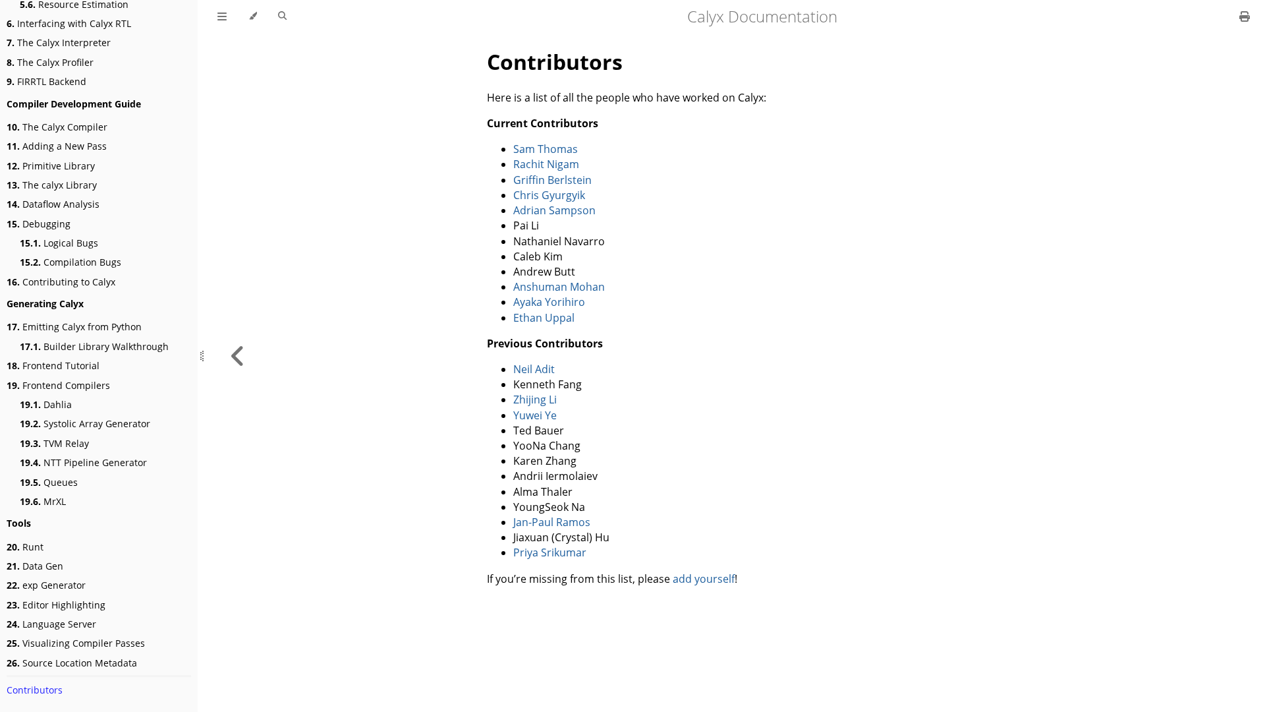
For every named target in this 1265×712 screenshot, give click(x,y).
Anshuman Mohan (559, 287)
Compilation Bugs (70, 262)
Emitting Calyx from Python (74, 326)
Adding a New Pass (57, 146)
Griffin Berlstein (552, 180)
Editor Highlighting (56, 605)
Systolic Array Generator (85, 423)
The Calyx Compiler (57, 127)
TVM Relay (54, 443)
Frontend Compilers (58, 385)
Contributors (35, 690)
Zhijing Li (535, 399)
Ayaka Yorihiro (549, 302)
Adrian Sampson (554, 210)
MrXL (43, 501)
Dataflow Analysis (53, 204)
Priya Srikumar (549, 552)
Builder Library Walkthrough (94, 346)
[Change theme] (252, 16)
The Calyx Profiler (50, 62)
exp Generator (46, 585)
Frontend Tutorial (53, 365)
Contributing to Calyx (61, 282)
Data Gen (35, 566)
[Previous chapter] (237, 356)
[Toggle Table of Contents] (222, 16)
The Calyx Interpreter (59, 42)
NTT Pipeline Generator (83, 462)
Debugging (38, 224)
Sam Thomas (545, 149)
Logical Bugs (59, 243)
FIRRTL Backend (46, 81)
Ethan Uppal (544, 318)
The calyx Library (52, 185)
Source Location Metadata (72, 663)
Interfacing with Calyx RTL (69, 23)
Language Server (51, 624)
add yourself (704, 579)
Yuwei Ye (535, 415)
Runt (25, 547)
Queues (49, 482)
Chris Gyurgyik (549, 195)
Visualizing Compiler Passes (76, 643)
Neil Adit (534, 369)
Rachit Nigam (546, 164)
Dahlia (46, 404)
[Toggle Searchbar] (282, 16)
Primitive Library (51, 166)
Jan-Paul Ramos (551, 522)
